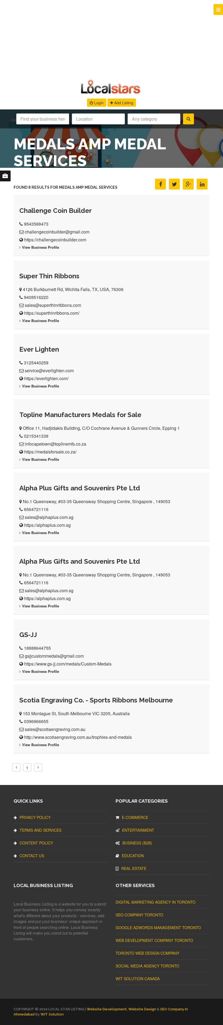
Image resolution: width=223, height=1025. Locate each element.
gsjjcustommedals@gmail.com (54, 656)
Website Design (142, 1009)
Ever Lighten (39, 349)
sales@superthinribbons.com (53, 305)
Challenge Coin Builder (55, 211)
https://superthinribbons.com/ (51, 313)
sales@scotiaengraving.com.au (55, 729)
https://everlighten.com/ (46, 378)
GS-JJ (28, 635)
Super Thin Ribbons (49, 276)
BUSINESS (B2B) (137, 843)
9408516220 (36, 297)
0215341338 (36, 436)
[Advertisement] (111, 38)
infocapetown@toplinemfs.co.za (55, 444)
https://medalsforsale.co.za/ (50, 452)
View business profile (40, 247)
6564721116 (36, 509)
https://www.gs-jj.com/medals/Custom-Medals (68, 664)
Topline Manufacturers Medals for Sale (80, 415)
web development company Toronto (154, 940)
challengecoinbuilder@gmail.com (57, 232)
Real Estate (133, 868)
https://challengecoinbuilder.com (55, 239)
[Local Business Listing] (111, 93)
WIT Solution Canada (138, 978)
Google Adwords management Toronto (158, 927)
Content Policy (36, 843)
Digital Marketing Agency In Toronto (156, 902)
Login (98, 102)
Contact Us (32, 855)
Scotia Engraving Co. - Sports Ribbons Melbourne (96, 700)
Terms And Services (40, 830)
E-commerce (135, 817)
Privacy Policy (35, 817)
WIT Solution (52, 1014)
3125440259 (36, 362)
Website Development (107, 1009)
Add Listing (123, 102)
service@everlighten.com (49, 370)
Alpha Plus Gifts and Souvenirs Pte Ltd (79, 488)
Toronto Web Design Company (147, 953)
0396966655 (36, 721)
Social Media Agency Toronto (147, 966)
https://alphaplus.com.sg (47, 525)
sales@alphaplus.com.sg (49, 517)
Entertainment (138, 830)
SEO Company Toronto (139, 914)
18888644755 (37, 648)
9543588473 (36, 224)
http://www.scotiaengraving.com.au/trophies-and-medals (78, 737)
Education (133, 855)
